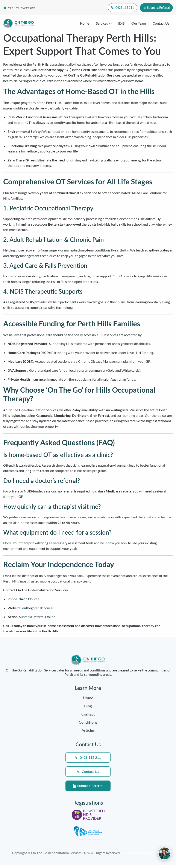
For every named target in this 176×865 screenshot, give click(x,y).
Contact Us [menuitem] (161, 23)
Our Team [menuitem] (138, 23)
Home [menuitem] (84, 23)
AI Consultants (153, 853)
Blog (88, 706)
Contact (88, 714)
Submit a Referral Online (37, 617)
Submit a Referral (158, 7)
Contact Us (90, 771)
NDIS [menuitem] (120, 23)
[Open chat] (164, 853)
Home (88, 698)
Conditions (88, 722)
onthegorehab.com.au (38, 608)
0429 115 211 (124, 7)
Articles (88, 730)
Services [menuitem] (102, 23)
